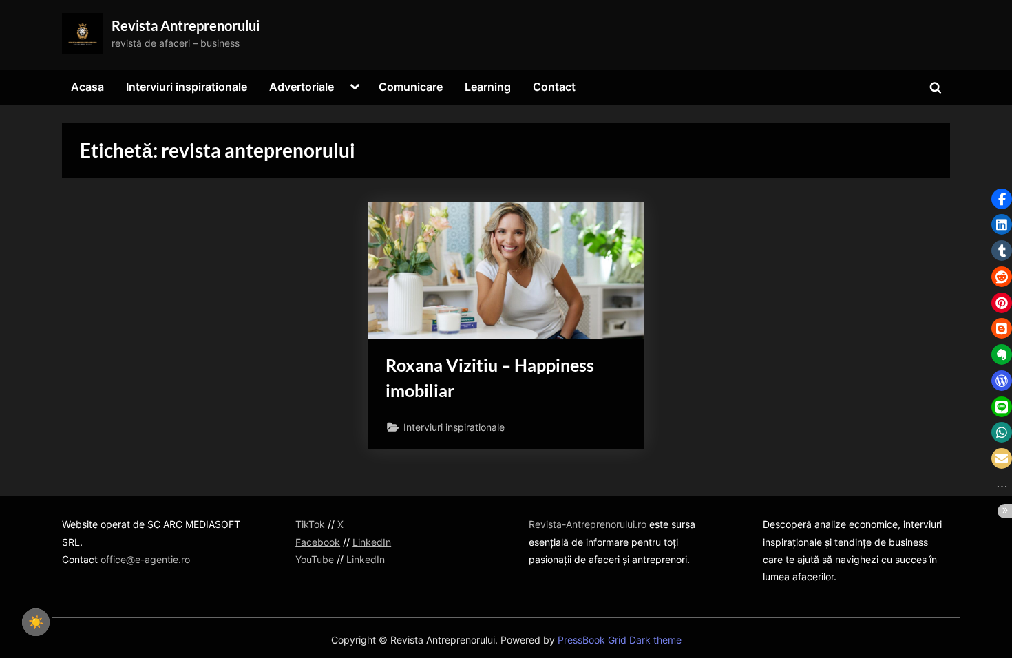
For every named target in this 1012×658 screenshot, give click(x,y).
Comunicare (411, 87)
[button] (1001, 199)
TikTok (310, 524)
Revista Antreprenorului (186, 25)
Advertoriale (301, 87)
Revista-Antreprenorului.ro (587, 524)
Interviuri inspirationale (186, 87)
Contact (554, 87)
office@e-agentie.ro (145, 559)
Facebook (317, 542)
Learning (488, 87)
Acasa (87, 87)
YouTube (314, 559)
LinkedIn (371, 542)
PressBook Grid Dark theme (620, 640)
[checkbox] (36, 622)
